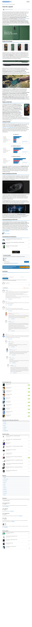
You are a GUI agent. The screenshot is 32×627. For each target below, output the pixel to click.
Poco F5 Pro (4, 136)
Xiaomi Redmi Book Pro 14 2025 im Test (11, 449)
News (5, 260)
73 (27, 388)
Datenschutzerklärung (14, 263)
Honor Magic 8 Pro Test (9, 394)
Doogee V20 (4, 152)
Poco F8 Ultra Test (8, 401)
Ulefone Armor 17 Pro (5, 151)
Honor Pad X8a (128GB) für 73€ (10, 532)
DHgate (5, 425)
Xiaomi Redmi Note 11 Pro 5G (6, 150)
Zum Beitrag (7, 506)
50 (27, 405)
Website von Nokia (7, 233)
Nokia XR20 (26, 18)
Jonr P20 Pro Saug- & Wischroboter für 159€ (11, 536)
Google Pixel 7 (4, 137)
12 (29, 464)
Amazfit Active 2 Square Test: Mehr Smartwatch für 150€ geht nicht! (14, 463)
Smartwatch (5, 489)
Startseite (4, 4)
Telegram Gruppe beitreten (24, 267)
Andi (14, 350)
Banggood (5, 423)
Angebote (5, 258)
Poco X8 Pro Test (8, 408)
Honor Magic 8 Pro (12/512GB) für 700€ (11, 546)
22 (27, 412)
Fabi (15, 366)
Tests (5, 259)
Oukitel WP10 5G (5, 138)
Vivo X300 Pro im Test (8, 387)
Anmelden (26, 261)
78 (27, 409)
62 (27, 402)
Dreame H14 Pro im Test (9, 453)
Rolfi (13, 342)
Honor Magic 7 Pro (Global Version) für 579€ (11, 539)
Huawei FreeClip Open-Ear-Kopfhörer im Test (11, 470)
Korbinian (7, 9)
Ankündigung (7, 4)
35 (27, 395)
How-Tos (5, 484)
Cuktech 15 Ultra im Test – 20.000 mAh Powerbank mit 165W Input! (14, 446)
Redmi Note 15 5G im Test (9, 411)
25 (29, 540)
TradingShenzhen (6, 430)
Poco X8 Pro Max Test (8, 404)
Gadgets (5, 482)
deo (13, 314)
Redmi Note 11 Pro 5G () (7, 127)
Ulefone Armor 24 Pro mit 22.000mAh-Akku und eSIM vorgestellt (15, 242)
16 (27, 457)
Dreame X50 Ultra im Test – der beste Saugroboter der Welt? (13, 439)
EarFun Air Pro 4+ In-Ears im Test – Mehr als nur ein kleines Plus (14, 456)
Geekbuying (5, 427)
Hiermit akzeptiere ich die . (11, 263)
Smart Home (5, 491)
